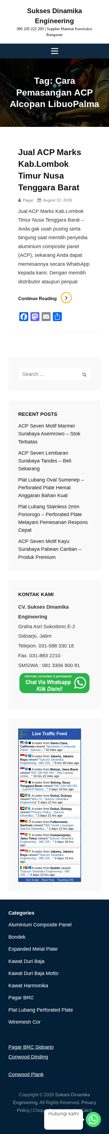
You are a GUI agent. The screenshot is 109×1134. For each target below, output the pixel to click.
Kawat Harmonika (28, 985)
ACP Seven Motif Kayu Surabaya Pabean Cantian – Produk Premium (49, 549)
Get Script (32, 879)
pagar (28, 200)
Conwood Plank (26, 1074)
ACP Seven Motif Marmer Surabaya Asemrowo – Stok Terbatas (49, 433)
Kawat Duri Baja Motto (33, 973)
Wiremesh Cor (24, 1022)
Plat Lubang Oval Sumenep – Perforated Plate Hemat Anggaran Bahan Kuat (51, 487)
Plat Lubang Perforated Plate (40, 1010)
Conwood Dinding (28, 1057)
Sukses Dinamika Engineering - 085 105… (41, 761)
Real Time (48, 879)
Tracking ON (65, 879)
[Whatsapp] (93, 1119)
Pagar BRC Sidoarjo (31, 1047)
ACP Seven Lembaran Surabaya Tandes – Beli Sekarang (44, 460)
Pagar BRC (21, 997)
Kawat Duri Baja (26, 961)
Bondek (16, 937)
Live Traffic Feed (49, 733)
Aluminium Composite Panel (40, 924)
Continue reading (45, 298)
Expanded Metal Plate (33, 949)
